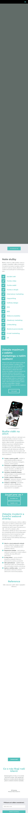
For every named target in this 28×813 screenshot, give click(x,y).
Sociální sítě (11, 276)
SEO (8, 311)
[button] (25, 1)
